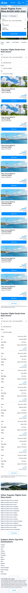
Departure (4, 28)
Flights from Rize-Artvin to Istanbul (9, 500)
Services (14, 2)
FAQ (23, 2)
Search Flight (14, 33)
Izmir (2, 549)
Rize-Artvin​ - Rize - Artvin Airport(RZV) (12, 20)
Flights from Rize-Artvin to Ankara (9, 502)
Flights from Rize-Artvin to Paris (9, 517)
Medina (2, 559)
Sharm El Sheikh (5, 567)
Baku (2, 571)
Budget (2, 65)
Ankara (2, 547)
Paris (2, 561)
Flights (8, 42)
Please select (5, 25)
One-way (4, 16)
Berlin (2, 557)
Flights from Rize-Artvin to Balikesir (9, 523)
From (3, 19)
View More (14, 533)
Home (2, 42)
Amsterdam (4, 574)
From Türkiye (15, 42)
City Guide (19, 2)
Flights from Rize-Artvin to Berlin (9, 512)
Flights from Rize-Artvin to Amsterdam (10, 529)
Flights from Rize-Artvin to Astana (9, 519)
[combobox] (14, 57)
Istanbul (3, 544)
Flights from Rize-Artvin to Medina (9, 515)
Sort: (2, 71)
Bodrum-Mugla (4, 569)
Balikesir (3, 563)
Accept (14, 590)
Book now (14, 100)
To (2, 23)
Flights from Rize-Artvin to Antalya (9, 506)
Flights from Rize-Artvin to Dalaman (10, 508)
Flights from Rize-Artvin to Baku (9, 527)
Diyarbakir (3, 555)
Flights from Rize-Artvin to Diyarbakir (10, 510)
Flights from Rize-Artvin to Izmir (9, 504)
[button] (13, 16)
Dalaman (3, 553)
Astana (2, 565)
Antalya (3, 551)
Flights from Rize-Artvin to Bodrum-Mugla (11, 525)
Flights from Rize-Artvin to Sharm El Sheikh (11, 521)
